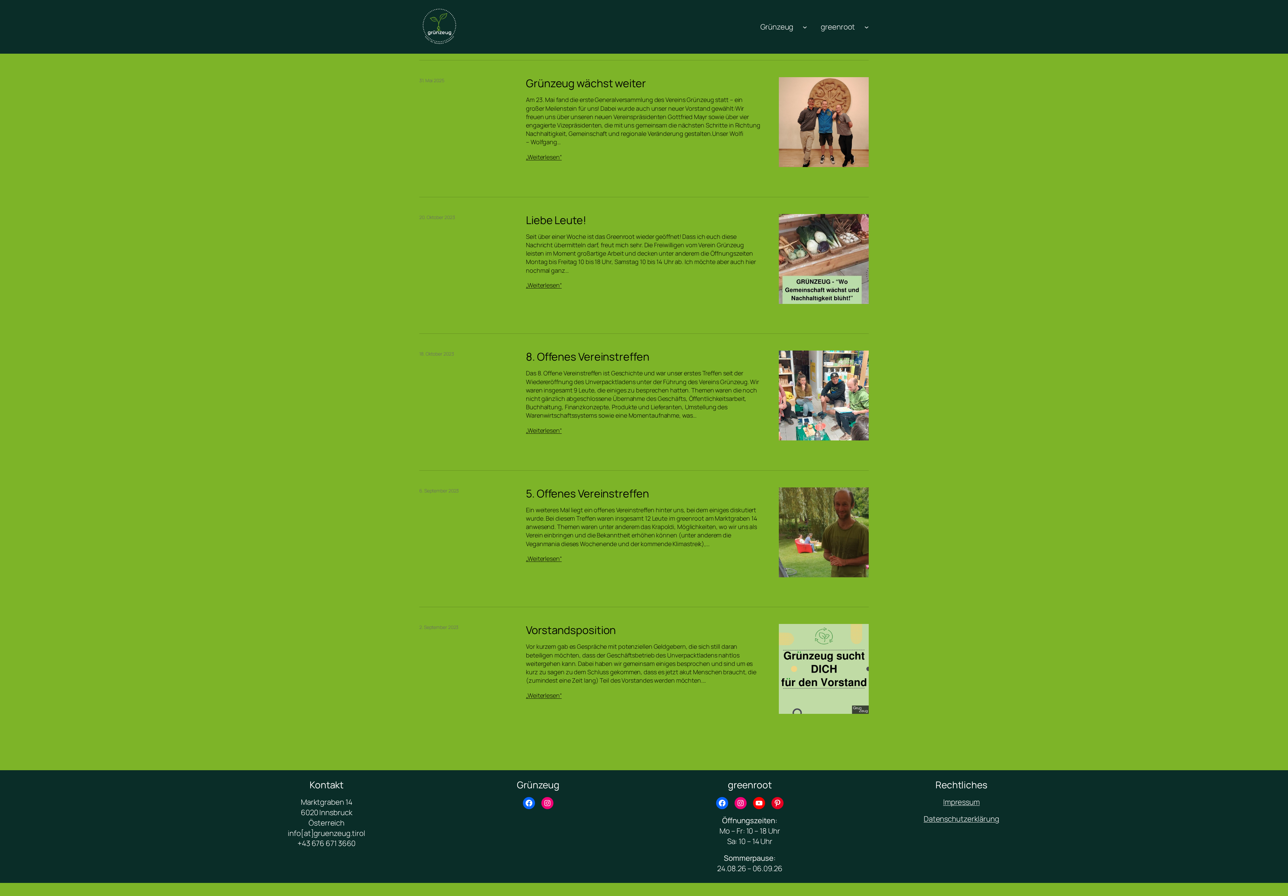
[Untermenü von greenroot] (866, 26)
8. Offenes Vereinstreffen (587, 357)
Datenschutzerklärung (961, 819)
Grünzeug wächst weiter (586, 83)
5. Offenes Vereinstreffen (587, 493)
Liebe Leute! (556, 220)
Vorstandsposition (571, 630)
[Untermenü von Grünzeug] (805, 26)
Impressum (961, 802)
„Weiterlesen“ (544, 157)
